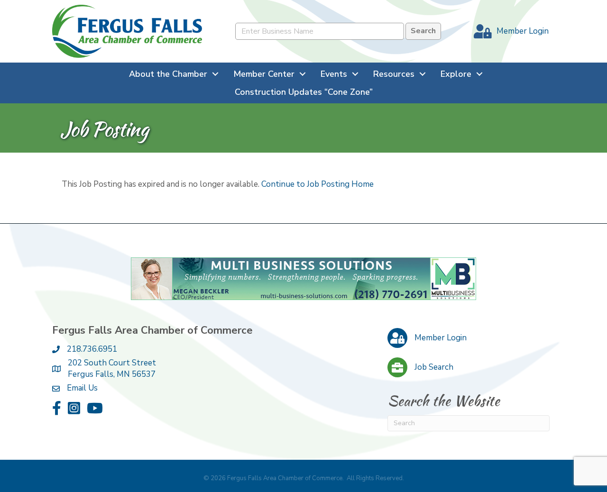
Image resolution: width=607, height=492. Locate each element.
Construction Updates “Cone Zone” (304, 92)
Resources (393, 74)
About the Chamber (168, 74)
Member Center (263, 74)
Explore (456, 74)
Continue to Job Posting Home (317, 184)
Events (334, 74)
